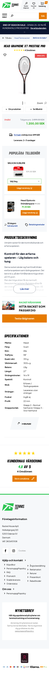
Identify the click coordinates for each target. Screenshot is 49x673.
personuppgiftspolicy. (24, 631)
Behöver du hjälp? (40, 38)
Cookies (22, 551)
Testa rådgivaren (24, 318)
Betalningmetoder (37, 225)
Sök (43, 16)
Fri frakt (17, 135)
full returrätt (12, 226)
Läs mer (24, 288)
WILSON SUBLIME (16, 163)
